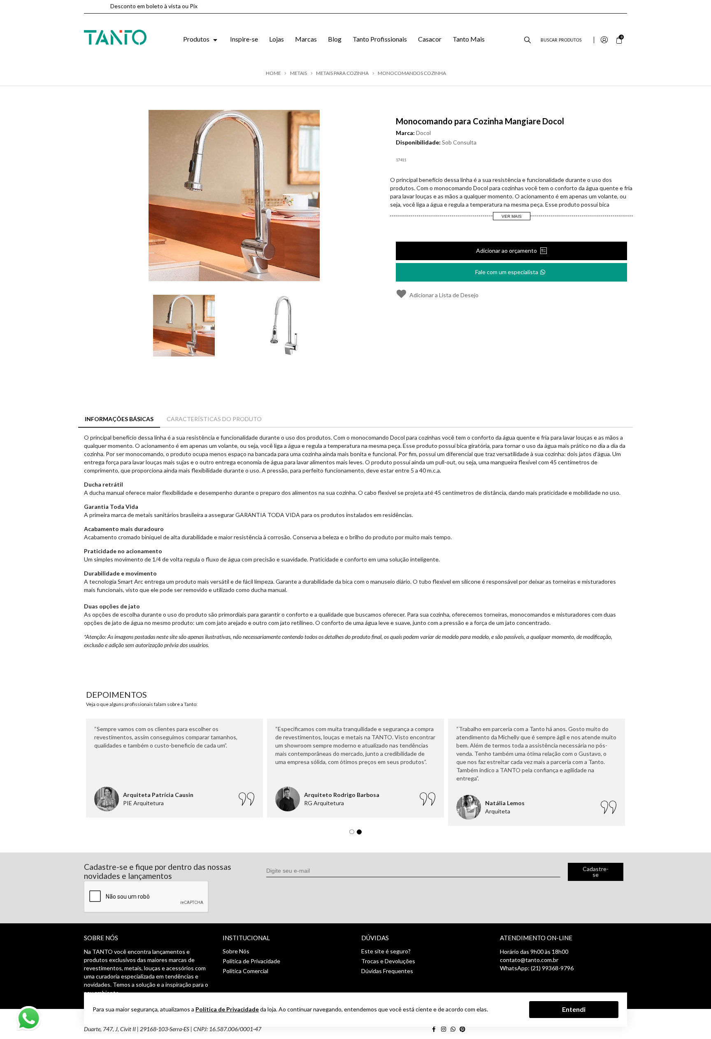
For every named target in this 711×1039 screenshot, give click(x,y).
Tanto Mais (469, 39)
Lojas (276, 39)
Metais (298, 73)
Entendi (574, 1009)
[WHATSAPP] (454, 1028)
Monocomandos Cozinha (412, 73)
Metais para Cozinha (342, 73)
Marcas (306, 39)
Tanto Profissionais (380, 39)
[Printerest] (463, 1028)
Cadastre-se (596, 871)
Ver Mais (512, 216)
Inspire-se (244, 39)
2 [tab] (361, 834)
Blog (335, 39)
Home (273, 73)
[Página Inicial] (115, 36)
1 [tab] (354, 834)
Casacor (429, 39)
